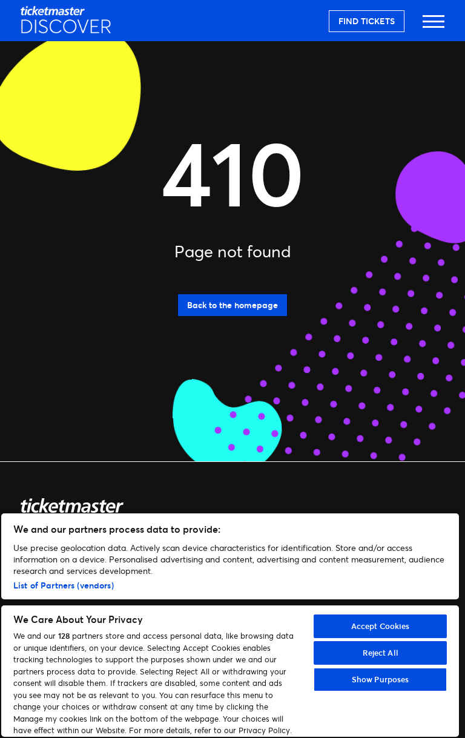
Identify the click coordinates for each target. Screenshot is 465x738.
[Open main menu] (433, 27)
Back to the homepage (232, 305)
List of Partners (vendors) (63, 585)
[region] (230, 625)
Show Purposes (380, 679)
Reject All (380, 652)
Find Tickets (366, 21)
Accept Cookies (380, 626)
